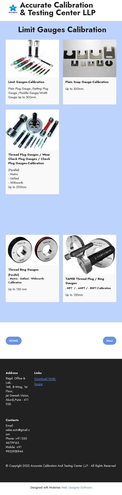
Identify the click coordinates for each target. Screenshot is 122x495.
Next (109, 340)
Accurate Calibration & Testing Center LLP (58, 8)
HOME (13, 340)
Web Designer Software (76, 487)
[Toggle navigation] (10, 18)
